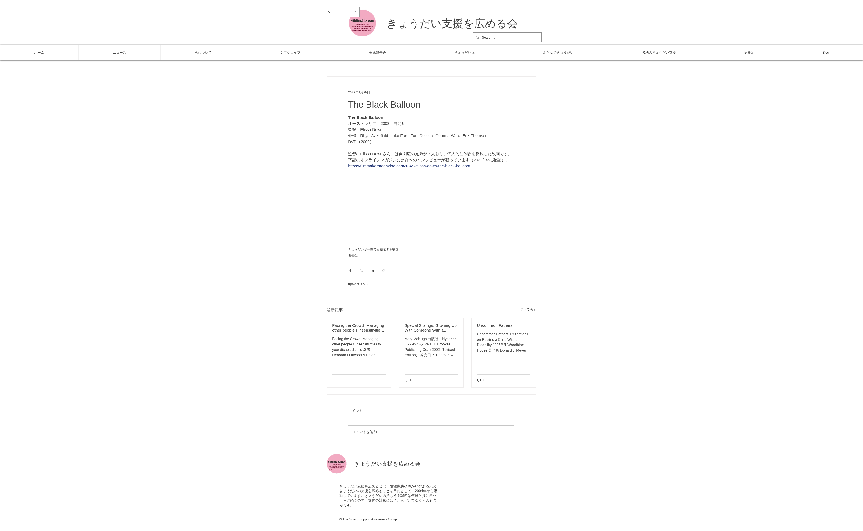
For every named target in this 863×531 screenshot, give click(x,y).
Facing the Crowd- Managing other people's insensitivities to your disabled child (358, 328)
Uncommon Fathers (494, 325)
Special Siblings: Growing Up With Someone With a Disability (431, 328)
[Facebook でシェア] (350, 270)
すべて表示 (528, 309)
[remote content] (431, 208)
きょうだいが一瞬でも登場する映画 (373, 249)
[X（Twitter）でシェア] (361, 270)
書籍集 (353, 256)
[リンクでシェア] (383, 270)
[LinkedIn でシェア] (372, 270)
